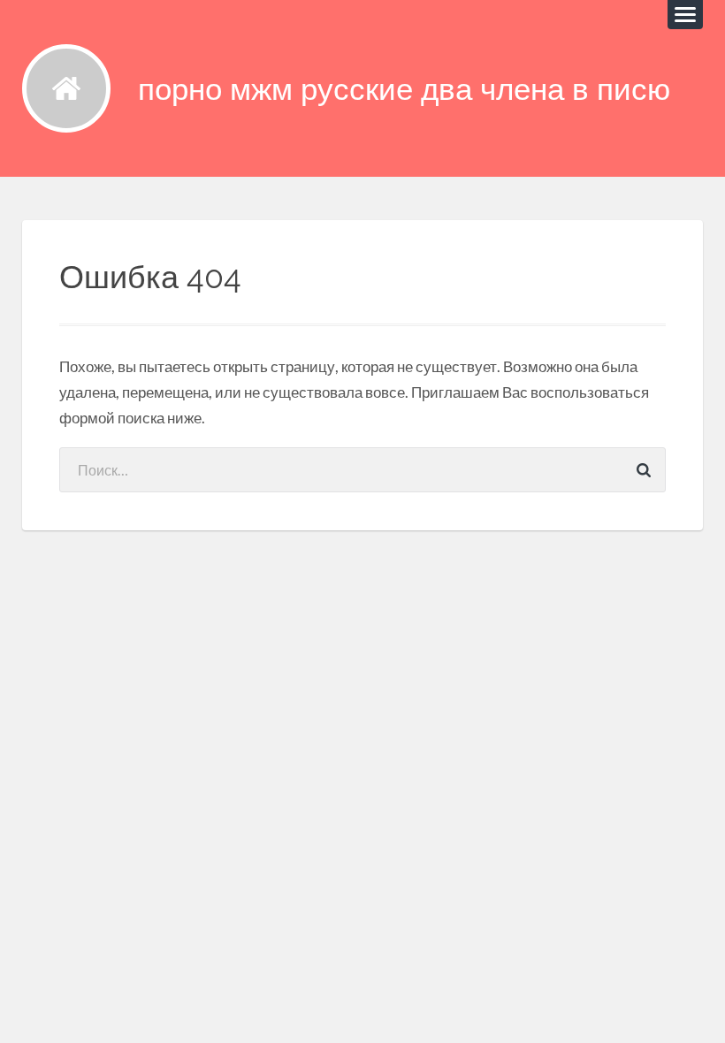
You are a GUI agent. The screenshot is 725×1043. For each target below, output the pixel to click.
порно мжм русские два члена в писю (404, 89)
